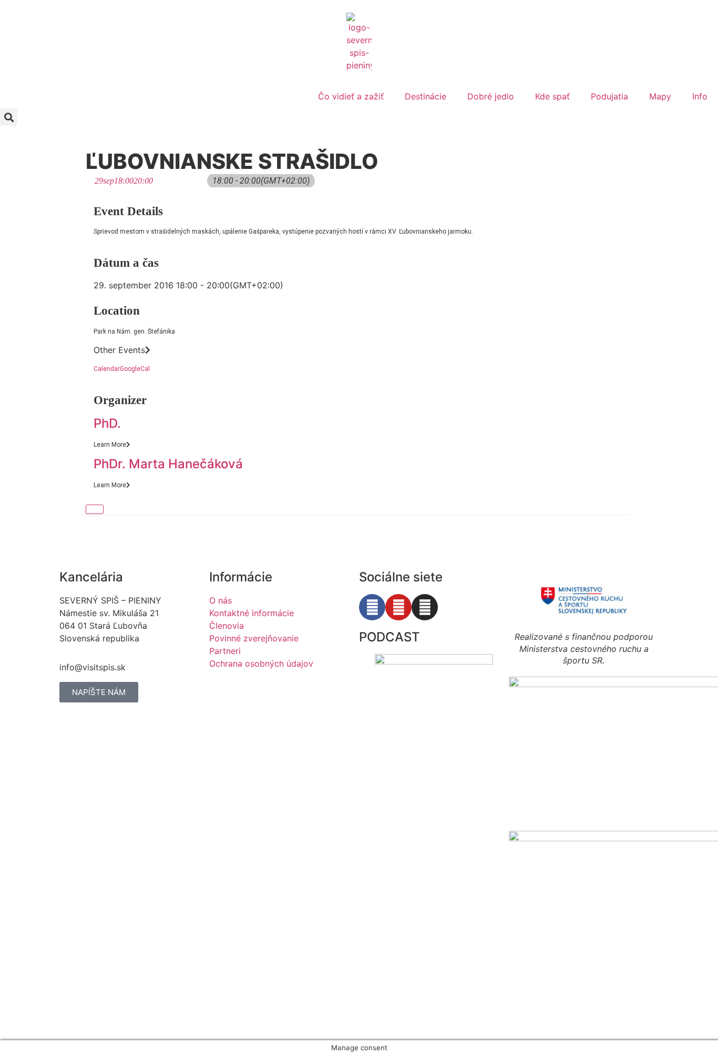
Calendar (107, 369)
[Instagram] (425, 607)
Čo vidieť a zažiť (351, 96)
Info (699, 96)
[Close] (95, 509)
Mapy (660, 96)
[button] (8, 117)
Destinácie (425, 96)
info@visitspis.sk (92, 667)
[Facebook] (372, 607)
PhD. (107, 423)
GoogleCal (135, 369)
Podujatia (609, 96)
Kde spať (552, 96)
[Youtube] (398, 607)
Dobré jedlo (490, 96)
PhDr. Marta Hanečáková (168, 463)
